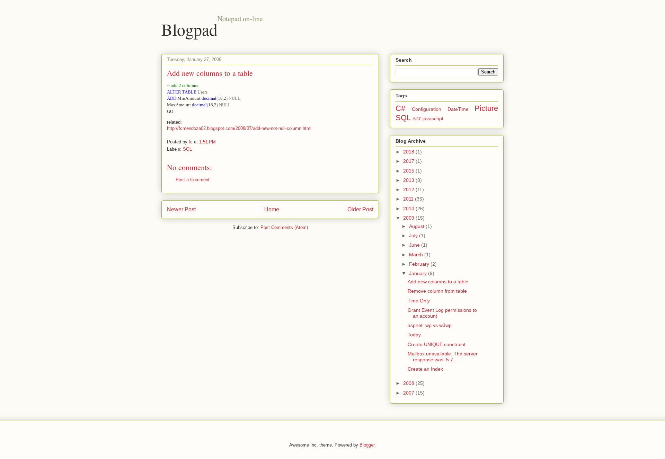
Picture (486, 108)
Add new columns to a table (438, 281)
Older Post (360, 209)
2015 (409, 171)
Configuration (426, 109)
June (415, 245)
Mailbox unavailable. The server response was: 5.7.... (443, 356)
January (418, 273)
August (417, 226)
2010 (409, 208)
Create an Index (425, 369)
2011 (409, 199)
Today (414, 334)
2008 (409, 383)
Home (271, 209)
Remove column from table (437, 291)
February (420, 264)
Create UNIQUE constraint (437, 344)
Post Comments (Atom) (284, 227)
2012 (409, 189)
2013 (409, 180)
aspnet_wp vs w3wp (430, 325)
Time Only (419, 300)
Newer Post (181, 209)
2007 (409, 393)
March (416, 254)
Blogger (367, 445)
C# (400, 108)
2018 (409, 152)
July (414, 235)
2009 (409, 218)
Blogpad (189, 29)
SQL (187, 149)
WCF (417, 119)
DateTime (458, 109)
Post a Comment (193, 179)
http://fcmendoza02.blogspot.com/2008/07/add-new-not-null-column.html (239, 128)
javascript (433, 118)
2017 (409, 161)
